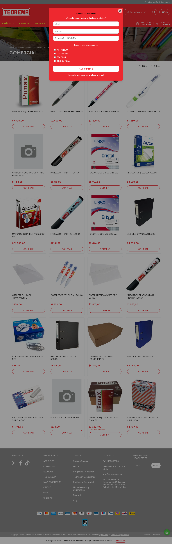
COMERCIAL (63, 53)
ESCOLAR (61, 57)
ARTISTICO (62, 50)
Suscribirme (86, 68)
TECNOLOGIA (63, 61)
